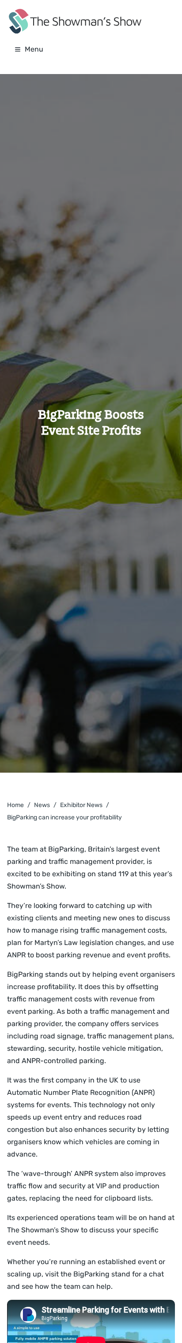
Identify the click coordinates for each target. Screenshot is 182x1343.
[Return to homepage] (75, 21)
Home (15, 805)
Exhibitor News (81, 805)
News (42, 805)
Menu (34, 49)
